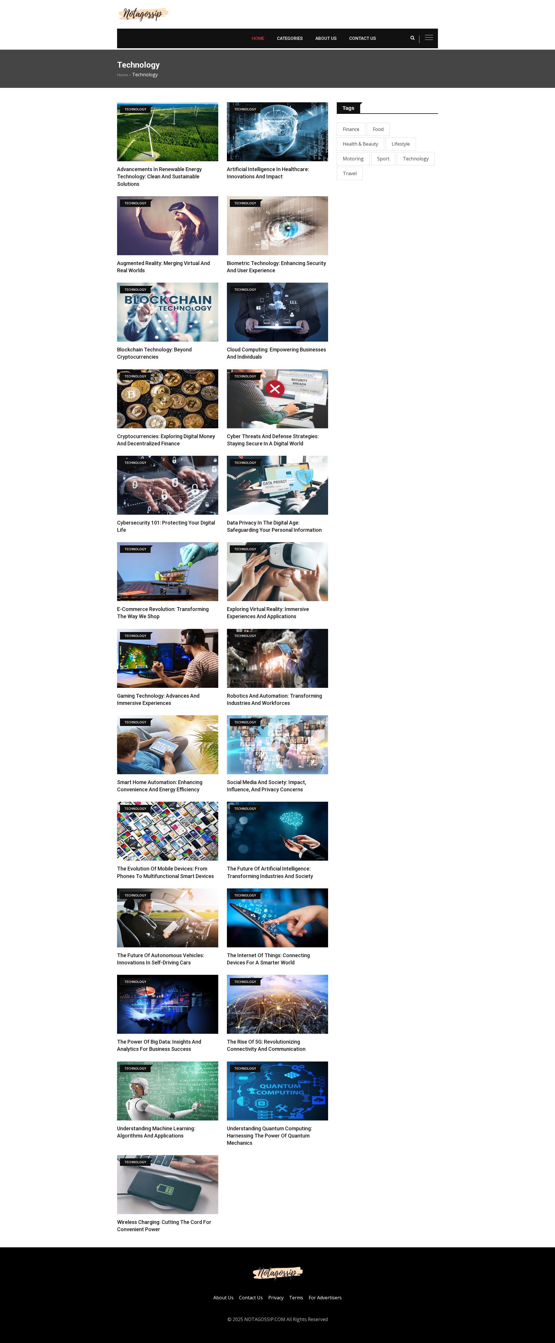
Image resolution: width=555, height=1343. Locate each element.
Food (378, 129)
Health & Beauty (360, 144)
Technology (416, 158)
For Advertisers (325, 1297)
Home (258, 38)
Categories (290, 38)
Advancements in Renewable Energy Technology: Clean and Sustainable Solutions (159, 176)
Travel (350, 173)
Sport (383, 158)
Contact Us (362, 38)
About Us (325, 38)
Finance (351, 129)
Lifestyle (401, 144)
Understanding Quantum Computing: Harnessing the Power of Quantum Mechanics (269, 1135)
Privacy (276, 1297)
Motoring (353, 158)
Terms (296, 1297)
